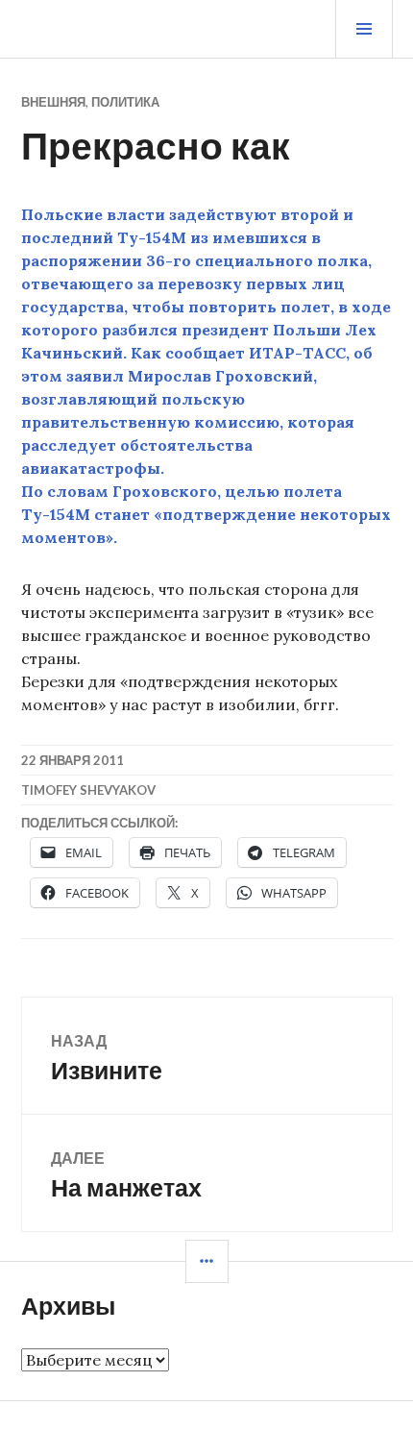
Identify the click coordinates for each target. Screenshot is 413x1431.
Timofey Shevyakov (88, 790)
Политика (125, 102)
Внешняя (53, 102)
